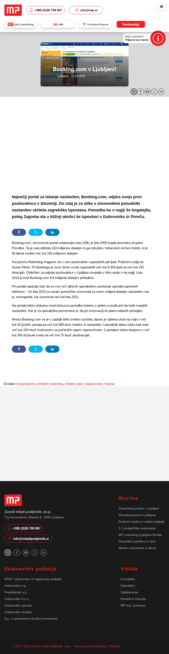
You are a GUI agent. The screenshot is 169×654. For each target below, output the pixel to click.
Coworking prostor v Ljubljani (139, 508)
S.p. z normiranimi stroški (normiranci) (30, 618)
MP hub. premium (133, 605)
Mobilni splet (74, 384)
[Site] (13, 10)
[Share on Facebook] (19, 232)
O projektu (128, 579)
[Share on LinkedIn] (52, 232)
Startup (109, 384)
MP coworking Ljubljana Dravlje (140, 535)
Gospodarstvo (26, 384)
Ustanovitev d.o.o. (16, 599)
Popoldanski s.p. (15, 592)
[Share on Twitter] (36, 232)
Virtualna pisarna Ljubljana (137, 515)
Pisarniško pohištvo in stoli (137, 541)
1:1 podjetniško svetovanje (137, 528)
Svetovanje (130, 24)
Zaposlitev (128, 585)
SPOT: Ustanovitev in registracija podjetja (33, 579)
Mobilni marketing (50, 384)
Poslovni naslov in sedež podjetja (142, 521)
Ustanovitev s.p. (15, 585)
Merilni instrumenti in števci (137, 548)
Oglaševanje (93, 384)
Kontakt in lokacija (133, 599)
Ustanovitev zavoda (18, 605)
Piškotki (114, 646)
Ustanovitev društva (18, 612)
